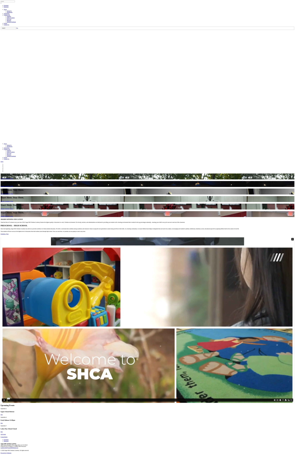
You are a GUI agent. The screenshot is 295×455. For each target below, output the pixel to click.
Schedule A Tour (9, 178)
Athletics (9, 16)
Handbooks (9, 12)
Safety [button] (5, 437)
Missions (9, 20)
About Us (9, 11)
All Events (3, 434)
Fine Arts (9, 19)
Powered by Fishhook (6, 453)
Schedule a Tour (5, 234)
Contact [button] (2, 437)
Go (17, 28)
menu (2, 161)
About (5, 9)
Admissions (6, 13)
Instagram (6, 7)
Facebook (6, 5)
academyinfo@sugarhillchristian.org (9, 447)
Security (3, 178)
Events (5, 23)
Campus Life (7, 15)
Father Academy (11, 17)
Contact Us (6, 24)
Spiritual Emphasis (11, 22)
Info (2, 414)
